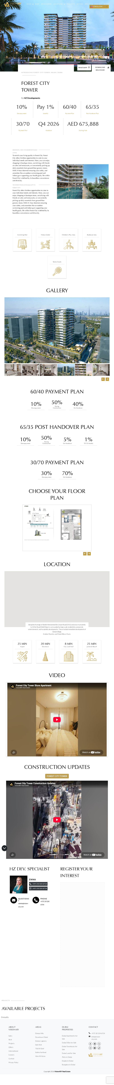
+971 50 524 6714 (98, 1033)
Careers (11, 1055)
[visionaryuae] (90, 1043)
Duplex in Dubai (67, 1061)
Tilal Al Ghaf (39, 1048)
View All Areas (40, 1056)
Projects (71, 4)
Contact (98, 4)
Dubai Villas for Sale (69, 1043)
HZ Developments (32, 98)
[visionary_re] (90, 1048)
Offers (80, 4)
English (98, 6)
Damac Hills (39, 1033)
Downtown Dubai (41, 1037)
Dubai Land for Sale (69, 1053)
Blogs (107, 4)
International (13, 1051)
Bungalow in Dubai (68, 1065)
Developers (46, 4)
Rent (37, 4)
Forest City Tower (57, 776)
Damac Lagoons (41, 1041)
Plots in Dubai (67, 1057)
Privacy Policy (13, 1062)
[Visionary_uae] (99, 1043)
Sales (28, 4)
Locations (58, 4)
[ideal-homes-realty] (94, 1043)
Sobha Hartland (40, 1052)
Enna (32, 879)
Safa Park (38, 1045)
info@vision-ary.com (96, 1038)
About (88, 4)
